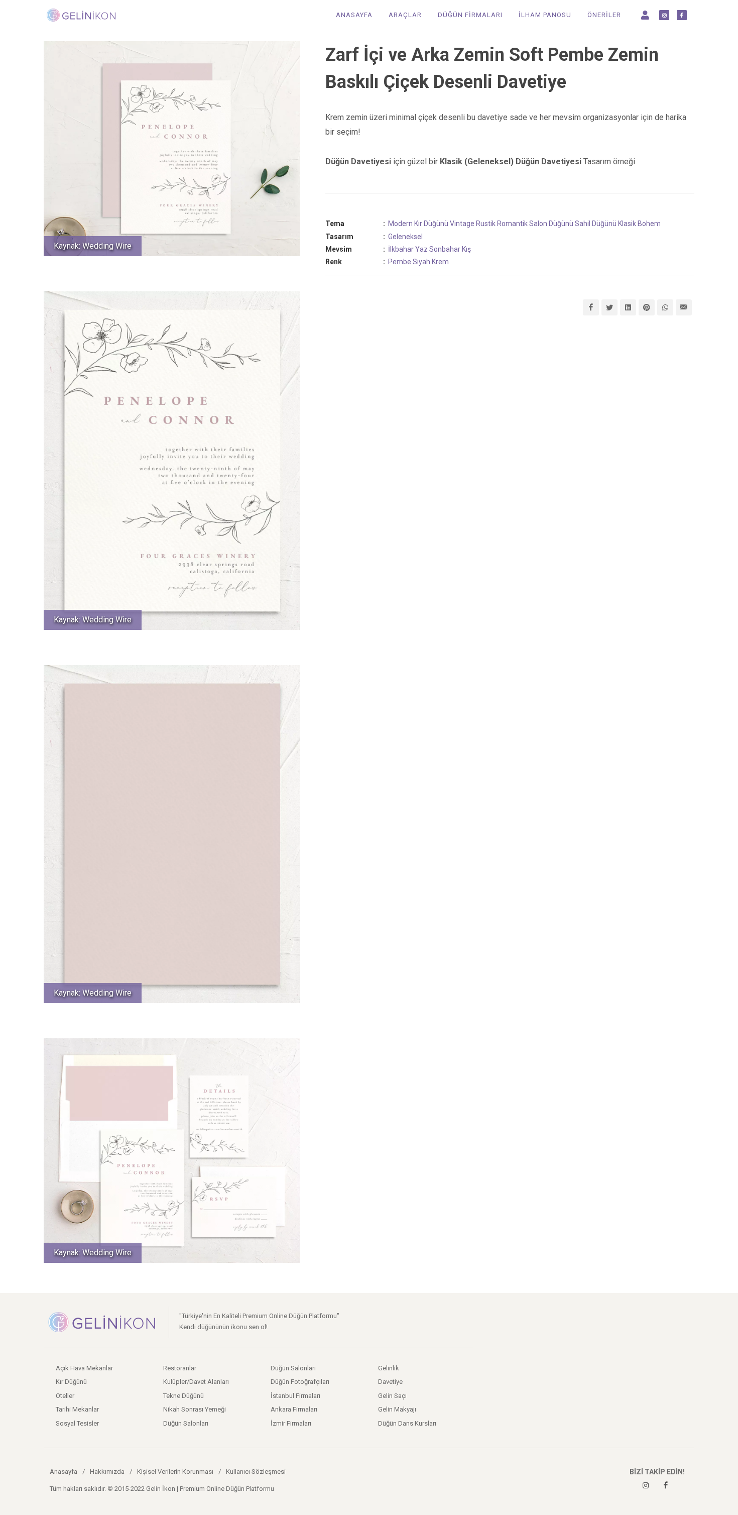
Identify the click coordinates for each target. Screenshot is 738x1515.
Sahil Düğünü (596, 224)
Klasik (627, 224)
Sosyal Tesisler (77, 1423)
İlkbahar (401, 249)
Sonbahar (444, 249)
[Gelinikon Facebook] (666, 1485)
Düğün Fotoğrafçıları (300, 1381)
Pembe (399, 262)
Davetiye (390, 1381)
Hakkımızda (107, 1471)
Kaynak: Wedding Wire (93, 246)
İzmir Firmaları (291, 1423)
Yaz (421, 249)
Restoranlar (179, 1368)
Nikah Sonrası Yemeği (194, 1409)
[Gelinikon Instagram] (646, 1485)
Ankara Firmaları (294, 1409)
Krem (440, 262)
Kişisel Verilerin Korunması (175, 1471)
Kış (466, 249)
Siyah (421, 262)
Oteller (65, 1395)
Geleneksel (405, 237)
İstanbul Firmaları (295, 1395)
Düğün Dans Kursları (407, 1423)
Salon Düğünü (551, 224)
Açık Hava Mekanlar (84, 1368)
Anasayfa (63, 1471)
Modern (400, 224)
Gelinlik (388, 1368)
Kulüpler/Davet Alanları (196, 1381)
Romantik (512, 224)
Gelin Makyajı (397, 1409)
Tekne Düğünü (183, 1395)
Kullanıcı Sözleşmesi (256, 1471)
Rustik (486, 224)
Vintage (462, 224)
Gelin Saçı (392, 1395)
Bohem (649, 224)
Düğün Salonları (185, 1423)
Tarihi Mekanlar (77, 1409)
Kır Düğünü (431, 224)
